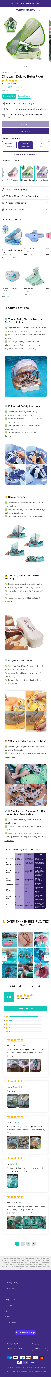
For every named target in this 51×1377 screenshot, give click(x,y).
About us (9, 1294)
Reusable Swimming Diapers (10, 290)
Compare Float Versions (25, 154)
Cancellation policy (40, 1371)
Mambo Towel (29, 289)
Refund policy (28, 1367)
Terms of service (12, 1371)
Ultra (42, 145)
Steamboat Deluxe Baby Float (12, 251)
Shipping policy (26, 1371)
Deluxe (25, 145)
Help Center (10, 1299)
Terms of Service (12, 1288)
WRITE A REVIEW (25, 1008)
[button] (5, 10)
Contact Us (10, 1316)
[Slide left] (20, 67)
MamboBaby (16, 1367)
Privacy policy (40, 1367)
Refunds (9, 1311)
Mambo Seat (29, 249)
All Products (10, 1322)
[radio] (9, 96)
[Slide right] (31, 67)
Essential (9, 145)
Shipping (9, 1305)
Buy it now (25, 131)
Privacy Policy (11, 1282)
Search (8, 1277)
